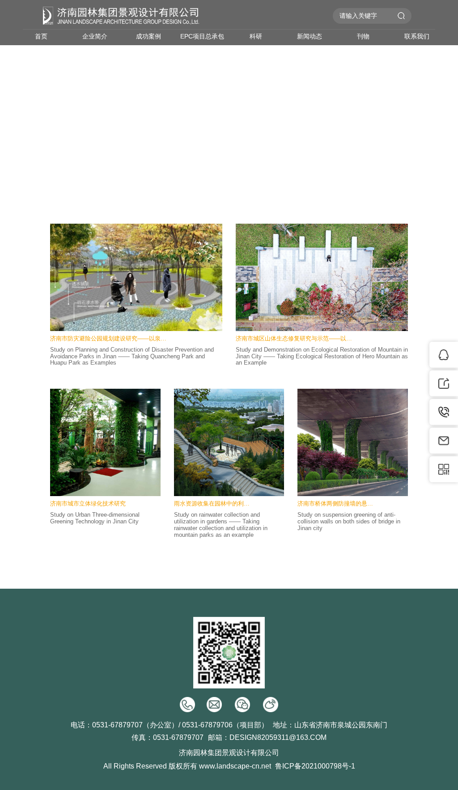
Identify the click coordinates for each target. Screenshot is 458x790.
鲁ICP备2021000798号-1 (315, 766)
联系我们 (416, 36)
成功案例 (148, 36)
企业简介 (94, 36)
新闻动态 (309, 36)
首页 (41, 36)
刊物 (363, 36)
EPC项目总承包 (202, 36)
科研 (256, 36)
